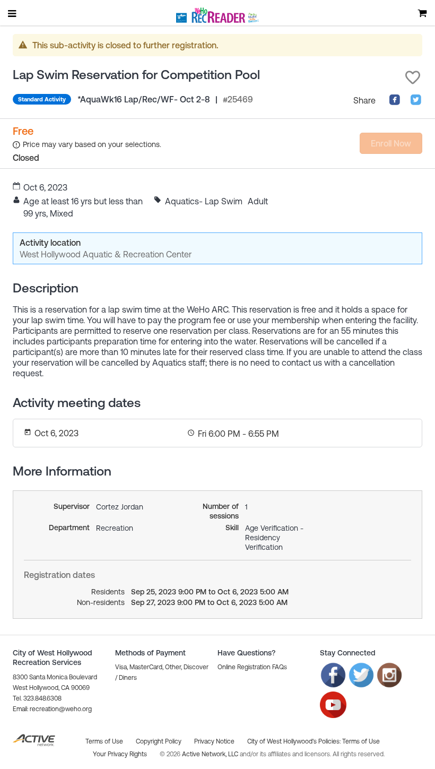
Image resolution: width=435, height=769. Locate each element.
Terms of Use (361, 741)
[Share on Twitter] (416, 102)
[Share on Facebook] (394, 102)
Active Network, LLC (211, 754)
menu (12, 13)
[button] (412, 77)
